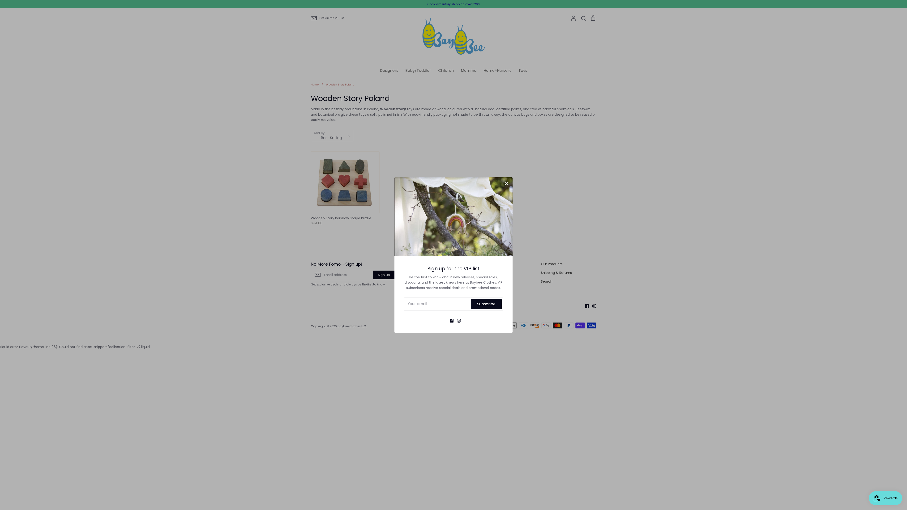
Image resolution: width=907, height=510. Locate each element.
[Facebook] (450, 320)
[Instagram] (457, 320)
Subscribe (486, 304)
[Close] (506, 183)
